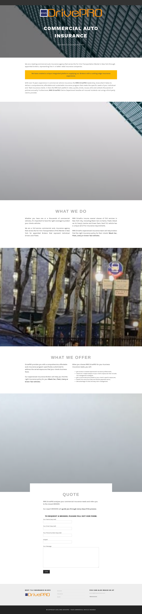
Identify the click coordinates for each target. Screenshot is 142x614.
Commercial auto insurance (71, 32)
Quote (58, 597)
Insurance (60, 594)
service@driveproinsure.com (97, 593)
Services (59, 591)
